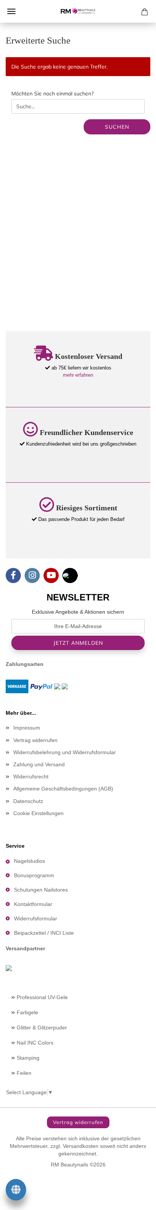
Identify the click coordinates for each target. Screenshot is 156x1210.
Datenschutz (28, 801)
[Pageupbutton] (135, 1199)
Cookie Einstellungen (38, 813)
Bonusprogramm (34, 875)
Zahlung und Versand (39, 764)
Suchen (117, 126)
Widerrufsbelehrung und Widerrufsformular (64, 752)
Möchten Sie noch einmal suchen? (52, 93)
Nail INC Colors (34, 1043)
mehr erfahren (78, 375)
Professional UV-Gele (41, 997)
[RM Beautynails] (78, 11)
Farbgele (26, 1012)
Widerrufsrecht (30, 776)
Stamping (27, 1058)
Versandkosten (80, 1146)
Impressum (26, 728)
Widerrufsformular (35, 918)
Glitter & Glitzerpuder (41, 1027)
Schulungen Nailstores (41, 890)
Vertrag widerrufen (35, 740)
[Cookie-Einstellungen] (15, 1191)
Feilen (23, 1073)
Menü (11, 11)
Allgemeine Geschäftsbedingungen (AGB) (63, 789)
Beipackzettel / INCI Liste (44, 933)
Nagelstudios (29, 861)
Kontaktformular (33, 904)
